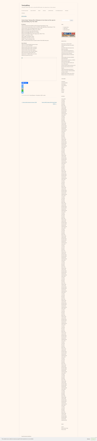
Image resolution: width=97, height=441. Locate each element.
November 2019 (64, 207)
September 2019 (64, 210)
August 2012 (63, 324)
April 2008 (63, 394)
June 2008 (63, 391)
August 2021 (63, 179)
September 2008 (64, 387)
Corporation (50, 10)
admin (44, 95)
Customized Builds (59, 10)
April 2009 (63, 378)
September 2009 (64, 371)
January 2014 (63, 301)
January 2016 (63, 269)
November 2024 (64, 127)
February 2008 (63, 397)
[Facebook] (39, 85)
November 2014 (64, 288)
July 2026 (63, 100)
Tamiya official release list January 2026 (29, 102)
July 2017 (63, 245)
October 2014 (63, 289)
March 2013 (63, 315)
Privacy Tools (63, 429)
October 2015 (63, 273)
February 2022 (63, 171)
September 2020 (64, 194)
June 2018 (63, 230)
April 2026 (63, 104)
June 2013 (63, 311)
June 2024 (63, 133)
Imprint (62, 426)
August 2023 (63, 147)
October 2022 (63, 160)
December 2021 (64, 174)
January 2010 (63, 366)
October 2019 (63, 209)
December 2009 (64, 367)
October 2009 (63, 370)
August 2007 (63, 405)
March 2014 (63, 299)
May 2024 (63, 135)
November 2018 (64, 223)
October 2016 (63, 257)
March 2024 (63, 137)
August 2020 (63, 195)
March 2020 (63, 202)
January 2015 (63, 285)
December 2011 (63, 335)
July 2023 (63, 148)
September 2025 (64, 113)
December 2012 (64, 319)
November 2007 (64, 401)
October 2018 (63, 225)
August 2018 (63, 227)
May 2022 (63, 167)
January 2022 (63, 172)
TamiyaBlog (26, 5)
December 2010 (64, 351)
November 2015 (64, 272)
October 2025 (63, 112)
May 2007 (63, 409)
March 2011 (63, 347)
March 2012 (63, 331)
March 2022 (63, 170)
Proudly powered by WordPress (26, 436)
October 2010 (63, 354)
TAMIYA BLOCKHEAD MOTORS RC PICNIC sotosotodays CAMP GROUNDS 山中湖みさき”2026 (68, 70)
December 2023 (64, 141)
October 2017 (63, 241)
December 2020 (64, 190)
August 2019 (63, 211)
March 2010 (63, 363)
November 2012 (64, 320)
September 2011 (64, 339)
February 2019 (63, 219)
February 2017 (63, 252)
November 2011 (63, 336)
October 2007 (63, 402)
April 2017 (63, 249)
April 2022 (63, 168)
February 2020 (63, 203)
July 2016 (63, 261)
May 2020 (63, 199)
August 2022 (63, 163)
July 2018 (63, 229)
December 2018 (64, 222)
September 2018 (64, 226)
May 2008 (63, 393)
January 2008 (63, 398)
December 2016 (64, 254)
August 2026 (63, 98)
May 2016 (63, 264)
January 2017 (63, 253)
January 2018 (63, 237)
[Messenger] (39, 92)
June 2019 (63, 214)
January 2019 (63, 221)
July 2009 (63, 374)
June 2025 (63, 117)
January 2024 (63, 140)
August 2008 (63, 389)
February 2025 (63, 123)
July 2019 (63, 213)
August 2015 (63, 276)
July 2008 (63, 390)
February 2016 (63, 268)
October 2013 (63, 305)
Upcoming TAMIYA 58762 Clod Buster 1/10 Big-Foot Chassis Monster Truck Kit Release (68, 66)
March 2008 (63, 395)
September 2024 (64, 129)
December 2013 (64, 303)
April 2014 (63, 297)
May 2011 (63, 344)
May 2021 (63, 183)
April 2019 (63, 217)
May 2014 (63, 296)
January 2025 (63, 124)
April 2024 (63, 136)
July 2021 (63, 180)
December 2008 (64, 383)
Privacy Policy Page (64, 428)
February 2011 (63, 348)
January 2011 (63, 350)
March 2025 (63, 121)
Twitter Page (65, 28)
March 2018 (63, 234)
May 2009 (63, 377)
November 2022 (64, 159)
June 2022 (63, 166)
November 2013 (64, 304)
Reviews (66, 10)
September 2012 (64, 323)
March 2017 (63, 250)
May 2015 (63, 280)
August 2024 (63, 131)
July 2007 (63, 406)
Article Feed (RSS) (66, 29)
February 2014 (63, 300)
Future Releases (25, 10)
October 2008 (63, 386)
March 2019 (63, 218)
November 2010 (64, 352)
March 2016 (63, 266)
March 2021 (63, 186)
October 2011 (63, 338)
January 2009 (63, 382)
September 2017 (64, 242)
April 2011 (63, 346)
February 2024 (63, 139)
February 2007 (63, 413)
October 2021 (63, 176)
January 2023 (63, 156)
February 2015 (63, 284)
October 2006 (63, 418)
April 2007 (63, 410)
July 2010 (63, 358)
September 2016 (64, 258)
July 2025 (63, 116)
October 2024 (63, 128)
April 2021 (63, 184)
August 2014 (63, 292)
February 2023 (63, 155)
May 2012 (63, 328)
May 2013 (63, 312)
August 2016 (63, 260)
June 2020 (63, 198)
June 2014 (63, 295)
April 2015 (63, 281)
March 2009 (63, 379)
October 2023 (63, 144)
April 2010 (63, 362)
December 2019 (64, 206)
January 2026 (63, 108)
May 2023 (63, 151)
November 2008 (64, 385)
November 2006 (64, 417)
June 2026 (63, 101)
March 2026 (63, 105)
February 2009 (63, 381)
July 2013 (63, 309)
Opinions (23, 13)
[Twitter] (39, 87)
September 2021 (64, 178)
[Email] (39, 89)
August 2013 (63, 308)
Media (39, 10)
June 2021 (63, 182)
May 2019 (63, 215)
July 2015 (63, 277)
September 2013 (64, 307)
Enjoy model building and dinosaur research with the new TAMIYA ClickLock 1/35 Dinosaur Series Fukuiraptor (67, 52)
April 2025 (63, 120)
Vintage (44, 10)
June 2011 (63, 343)
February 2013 (63, 316)
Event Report (33, 10)
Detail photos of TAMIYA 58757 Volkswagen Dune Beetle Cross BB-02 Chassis (67, 45)
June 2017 (63, 246)
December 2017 (64, 238)
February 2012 (63, 332)
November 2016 (64, 256)
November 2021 (64, 175)
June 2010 (63, 359)
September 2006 (64, 420)
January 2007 (63, 414)
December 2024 (64, 125)
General (62, 86)
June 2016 (63, 262)
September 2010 (64, 355)
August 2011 (63, 340)
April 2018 (63, 233)
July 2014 (63, 293)
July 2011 (62, 342)
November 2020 (64, 191)
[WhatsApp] (39, 90)
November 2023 (64, 143)
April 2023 (63, 152)
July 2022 (63, 164)
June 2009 (63, 375)
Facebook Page (66, 27)
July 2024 (63, 132)
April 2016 (63, 265)
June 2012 (63, 327)
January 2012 (63, 334)
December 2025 (64, 109)
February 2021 (63, 187)
